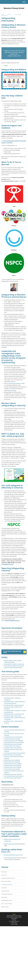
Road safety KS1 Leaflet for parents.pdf (14, 664)
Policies (6, 65)
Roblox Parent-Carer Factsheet (12, 760)
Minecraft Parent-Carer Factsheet (12, 754)
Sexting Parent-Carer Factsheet (12, 762)
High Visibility (14, 918)
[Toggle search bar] (2, 2)
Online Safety (12, 390)
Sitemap (14, 920)
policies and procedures (14, 383)
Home (2, 14)
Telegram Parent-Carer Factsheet (12, 767)
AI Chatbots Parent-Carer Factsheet (13, 737)
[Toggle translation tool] (6, 2)
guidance (9, 641)
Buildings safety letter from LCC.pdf (13, 855)
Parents (9, 14)
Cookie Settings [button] (14, 924)
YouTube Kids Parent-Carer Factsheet (13, 776)
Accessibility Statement (14, 921)
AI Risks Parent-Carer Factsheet (12, 738)
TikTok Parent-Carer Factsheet (12, 769)
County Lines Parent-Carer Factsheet (13, 740)
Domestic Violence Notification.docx (13, 667)
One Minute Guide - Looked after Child (14, 714)
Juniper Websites (18, 917)
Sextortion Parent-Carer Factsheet (13, 763)
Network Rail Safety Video (10, 844)
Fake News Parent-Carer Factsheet (13, 744)
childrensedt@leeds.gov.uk (12, 620)
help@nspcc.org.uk (8, 564)
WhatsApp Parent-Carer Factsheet (13, 774)
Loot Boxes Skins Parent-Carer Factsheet (14, 753)
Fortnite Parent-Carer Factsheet (12, 746)
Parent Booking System (10, 858)
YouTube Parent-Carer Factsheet (12, 778)
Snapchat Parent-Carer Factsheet (12, 765)
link (24, 695)
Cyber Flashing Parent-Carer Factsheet (14, 742)
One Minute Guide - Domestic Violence (14, 705)
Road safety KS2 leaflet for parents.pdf (14, 666)
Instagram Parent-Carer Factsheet (13, 747)
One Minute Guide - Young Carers (12, 716)
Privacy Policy (14, 922)
